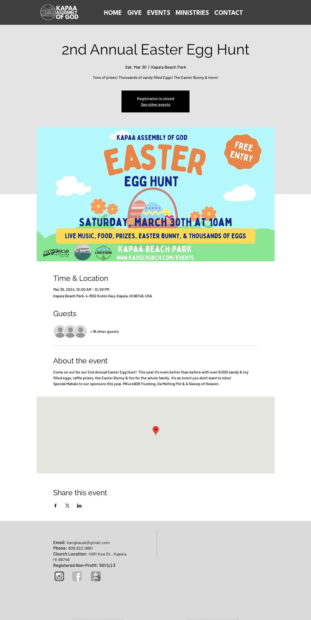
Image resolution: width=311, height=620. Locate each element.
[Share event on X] (67, 506)
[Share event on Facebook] (55, 506)
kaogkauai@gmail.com (88, 542)
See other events (155, 104)
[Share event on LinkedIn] (79, 506)
